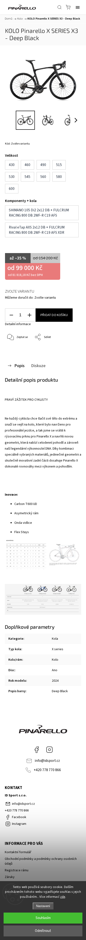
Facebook (36, 749)
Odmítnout (43, 930)
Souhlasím (43, 917)
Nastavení (43, 906)
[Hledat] (59, 7)
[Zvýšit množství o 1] (29, 315)
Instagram (49, 749)
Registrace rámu (16, 870)
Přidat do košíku (54, 315)
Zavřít (71, 350)
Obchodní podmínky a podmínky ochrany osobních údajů (41, 861)
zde (62, 897)
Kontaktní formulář (18, 852)
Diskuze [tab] (38, 366)
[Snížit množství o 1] (11, 315)
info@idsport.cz (47, 760)
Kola (55, 638)
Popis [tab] (19, 366)
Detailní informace (18, 324)
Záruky (10, 877)
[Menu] (77, 7)
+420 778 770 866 (47, 770)
